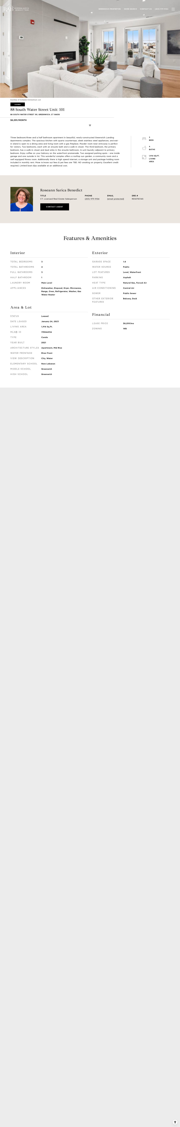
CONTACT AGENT (54, 207)
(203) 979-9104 (92, 199)
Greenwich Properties (110, 9)
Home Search (130, 9)
